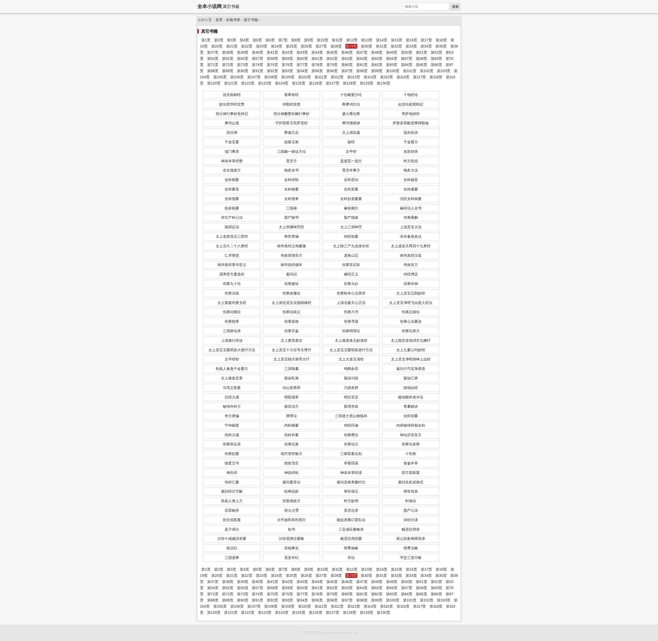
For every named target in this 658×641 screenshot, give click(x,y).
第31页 (381, 46)
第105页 (220, 77)
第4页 (244, 40)
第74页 (257, 65)
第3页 (231, 40)
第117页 (419, 77)
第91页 (257, 71)
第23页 (261, 46)
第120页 (214, 83)
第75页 (272, 65)
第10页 (322, 40)
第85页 (421, 65)
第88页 (212, 71)
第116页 (403, 77)
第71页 (212, 65)
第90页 (242, 71)
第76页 (287, 65)
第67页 (406, 58)
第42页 (287, 52)
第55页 (227, 58)
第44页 (317, 52)
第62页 (332, 58)
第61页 (317, 58)
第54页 (212, 58)
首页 (219, 20)
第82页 (376, 65)
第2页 (218, 40)
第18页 (441, 40)
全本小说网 (209, 6)
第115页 (386, 77)
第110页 (304, 77)
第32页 (396, 46)
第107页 (254, 77)
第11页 (337, 40)
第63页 (347, 58)
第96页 (332, 71)
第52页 (436, 52)
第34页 (426, 46)
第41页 (272, 52)
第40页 (257, 52)
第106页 (237, 77)
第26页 (306, 46)
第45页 (332, 52)
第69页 (436, 58)
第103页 (443, 71)
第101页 (409, 71)
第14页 (381, 40)
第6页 (270, 40)
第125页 (298, 83)
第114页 (370, 77)
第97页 (347, 71)
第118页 (435, 77)
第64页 (362, 58)
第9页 (308, 40)
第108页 (271, 77)
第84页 (406, 65)
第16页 (411, 40)
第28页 (336, 46)
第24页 (276, 46)
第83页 (391, 65)
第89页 (227, 71)
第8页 (295, 40)
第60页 (302, 58)
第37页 (212, 52)
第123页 (264, 83)
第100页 (392, 71)
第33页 (411, 46)
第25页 (291, 46)
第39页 (242, 52)
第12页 (352, 40)
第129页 (366, 83)
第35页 (441, 46)
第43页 (302, 52)
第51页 (421, 52)
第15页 (396, 40)
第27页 (321, 46)
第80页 (347, 65)
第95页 (317, 71)
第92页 (272, 71)
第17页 (426, 40)
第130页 (383, 83)
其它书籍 (251, 20)
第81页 (362, 65)
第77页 (302, 65)
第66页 (391, 58)
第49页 (391, 52)
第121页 (230, 83)
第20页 (217, 46)
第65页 (376, 58)
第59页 (287, 58)
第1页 (206, 40)
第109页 (288, 77)
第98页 (362, 71)
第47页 (362, 52)
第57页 (257, 58)
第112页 (337, 77)
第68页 (421, 58)
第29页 (351, 46)
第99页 (376, 71)
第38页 (227, 52)
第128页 (349, 83)
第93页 (287, 71)
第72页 (227, 65)
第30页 (366, 46)
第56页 (242, 58)
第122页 (247, 83)
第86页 (436, 65)
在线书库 (233, 20)
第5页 (257, 40)
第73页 (242, 65)
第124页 (281, 83)
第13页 (366, 40)
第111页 (321, 77)
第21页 (231, 46)
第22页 (246, 46)
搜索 (455, 6)
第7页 (283, 40)
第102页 (426, 71)
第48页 (376, 52)
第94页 (302, 71)
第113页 (353, 77)
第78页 (317, 65)
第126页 (315, 83)
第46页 (347, 52)
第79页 (332, 65)
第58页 (272, 58)
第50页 (406, 52)
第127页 (332, 83)
